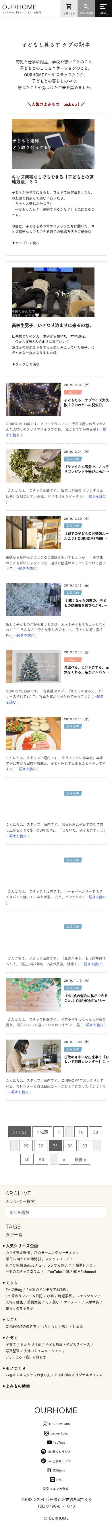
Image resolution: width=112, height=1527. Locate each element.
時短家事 (65, 1295)
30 (40, 1145)
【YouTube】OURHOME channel (70, 1271)
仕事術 (78, 1326)
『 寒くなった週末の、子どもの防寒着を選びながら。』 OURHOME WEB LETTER (85, 603)
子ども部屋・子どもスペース (67, 1344)
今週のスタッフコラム (23, 1271)
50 (41, 1159)
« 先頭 (42, 1132)
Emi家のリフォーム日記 (24, 1295)
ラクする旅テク (59, 1265)
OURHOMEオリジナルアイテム (79, 1375)
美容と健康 (14, 1302)
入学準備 (92, 1302)
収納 (50, 1295)
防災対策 (34, 1302)
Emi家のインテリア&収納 (46, 1289)
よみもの (73, 460)
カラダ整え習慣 (18, 1252)
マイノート (72, 1302)
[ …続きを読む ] (25, 568)
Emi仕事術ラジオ (59, 1461)
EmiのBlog (14, 1289)
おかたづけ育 (30, 1344)
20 (95, 1132)
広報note (59, 1470)
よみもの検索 (18, 1386)
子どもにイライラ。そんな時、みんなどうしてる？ (84, 803)
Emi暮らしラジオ (59, 1451)
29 (26, 1145)
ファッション (86, 1295)
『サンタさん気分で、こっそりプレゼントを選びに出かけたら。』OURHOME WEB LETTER (86, 469)
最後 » (80, 1159)
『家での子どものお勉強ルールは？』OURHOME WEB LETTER (86, 536)
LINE (59, 1479)
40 (27, 1159)
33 (84, 1145)
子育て (11, 1344)
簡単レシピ (84, 1265)
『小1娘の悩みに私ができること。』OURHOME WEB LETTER (86, 998)
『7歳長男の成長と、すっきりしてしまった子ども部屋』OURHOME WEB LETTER (86, 937)
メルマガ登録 (59, 1488)
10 (81, 1132)
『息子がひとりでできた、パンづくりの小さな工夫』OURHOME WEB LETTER (86, 870)
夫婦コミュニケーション (43, 1350)
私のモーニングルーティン (55, 1252)
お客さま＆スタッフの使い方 (28, 1375)
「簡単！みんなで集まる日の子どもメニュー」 (86, 736)
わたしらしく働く (54, 1326)
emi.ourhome (59, 1433)
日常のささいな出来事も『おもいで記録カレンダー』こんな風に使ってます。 (86, 1059)
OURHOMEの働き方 (21, 1326)
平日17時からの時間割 (23, 1259)
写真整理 (13, 1350)
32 (70, 1145)
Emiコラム (73, 394)
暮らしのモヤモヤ (19, 1308)
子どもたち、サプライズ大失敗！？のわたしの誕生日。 (86, 403)
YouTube (59, 1442)
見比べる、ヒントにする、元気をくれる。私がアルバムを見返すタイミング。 (86, 670)
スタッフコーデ (57, 1259)
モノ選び (52, 1302)
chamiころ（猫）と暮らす (26, 1357)
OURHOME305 (59, 1423)
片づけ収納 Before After (24, 1265)
